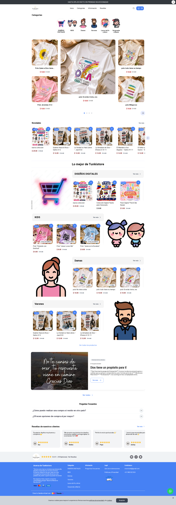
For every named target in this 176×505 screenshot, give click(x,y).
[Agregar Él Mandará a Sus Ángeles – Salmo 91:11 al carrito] (133, 129)
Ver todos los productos (88, 345)
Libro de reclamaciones (112, 468)
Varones (70, 479)
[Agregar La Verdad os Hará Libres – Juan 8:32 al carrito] (91, 129)
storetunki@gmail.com (132, 468)
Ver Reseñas (72, 457)
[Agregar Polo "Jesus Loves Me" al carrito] (75, 226)
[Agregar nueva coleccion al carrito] (48, 129)
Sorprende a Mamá (74, 487)
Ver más (141, 123)
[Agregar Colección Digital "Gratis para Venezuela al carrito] (115, 182)
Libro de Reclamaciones (109, 479)
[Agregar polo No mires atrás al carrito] (91, 269)
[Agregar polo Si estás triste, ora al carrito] (138, 269)
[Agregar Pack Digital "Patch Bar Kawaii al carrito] (138, 182)
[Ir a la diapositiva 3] (89, 113)
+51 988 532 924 (130, 472)
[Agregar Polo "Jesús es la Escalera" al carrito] (98, 226)
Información (92, 8)
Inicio (72, 8)
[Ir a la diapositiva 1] (84, 113)
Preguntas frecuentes (92, 468)
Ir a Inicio (34, 7)
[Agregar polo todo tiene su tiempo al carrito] (115, 269)
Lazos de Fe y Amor (74, 483)
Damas (70, 476)
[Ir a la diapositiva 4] (92, 113)
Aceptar (122, 500)
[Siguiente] (143, 113)
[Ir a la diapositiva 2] (87, 113)
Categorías (81, 8)
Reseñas (103, 8)
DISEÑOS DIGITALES (74, 468)
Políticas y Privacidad (111, 472)
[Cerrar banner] (173, 2)
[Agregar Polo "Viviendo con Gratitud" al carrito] (51, 226)
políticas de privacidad (96, 500)
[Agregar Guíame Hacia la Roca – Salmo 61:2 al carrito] (69, 129)
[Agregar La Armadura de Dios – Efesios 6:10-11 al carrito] (112, 129)
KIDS (69, 472)
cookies (109, 500)
